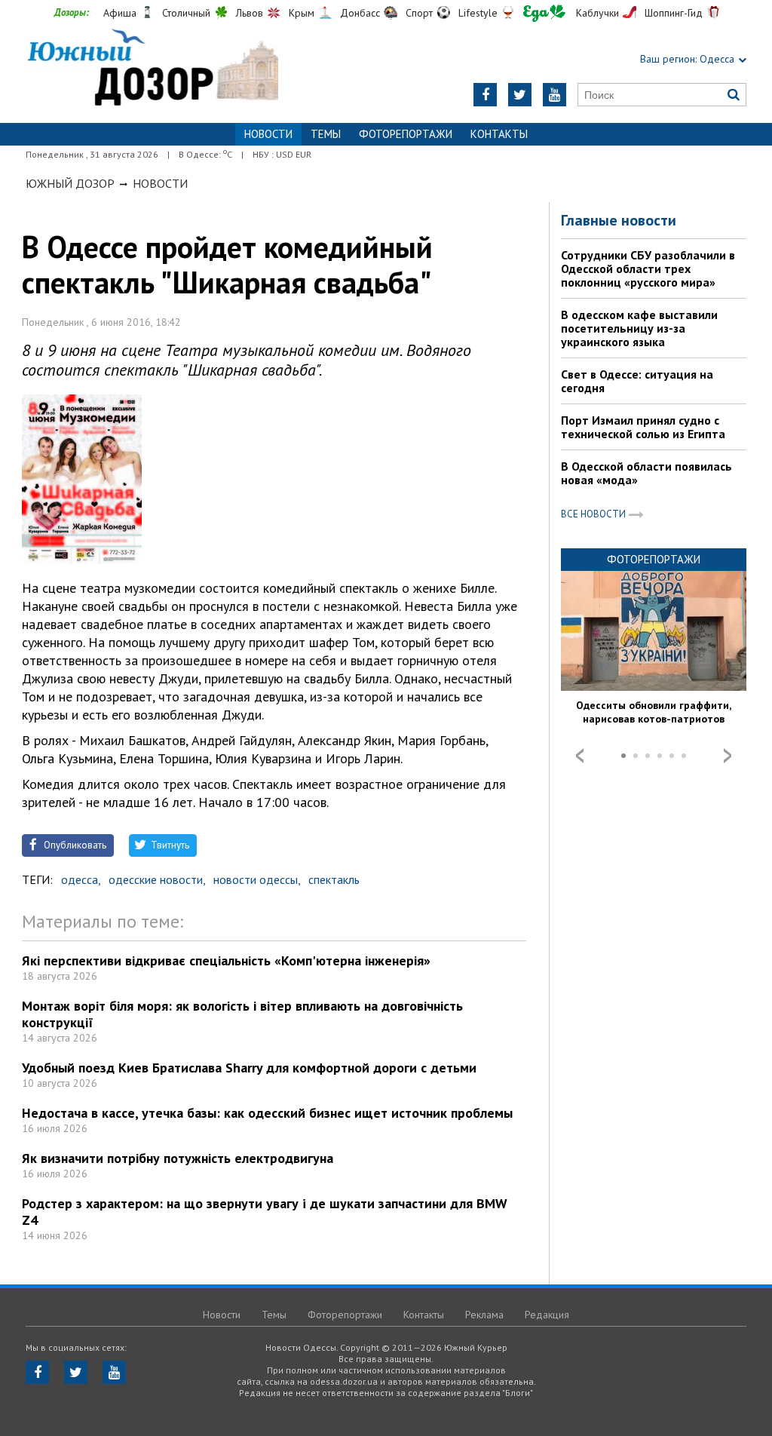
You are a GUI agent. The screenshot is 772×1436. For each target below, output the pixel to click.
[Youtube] (554, 94)
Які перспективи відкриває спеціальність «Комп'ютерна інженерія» (226, 960)
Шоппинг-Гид (674, 13)
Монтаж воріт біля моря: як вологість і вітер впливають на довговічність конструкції (242, 1014)
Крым (301, 13)
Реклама (484, 1314)
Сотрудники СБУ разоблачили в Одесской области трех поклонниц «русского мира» (648, 268)
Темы (326, 134)
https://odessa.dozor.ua (152, 69)
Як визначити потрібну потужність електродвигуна (177, 1158)
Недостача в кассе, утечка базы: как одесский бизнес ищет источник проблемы (267, 1112)
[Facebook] (485, 94)
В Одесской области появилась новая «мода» (646, 473)
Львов (249, 13)
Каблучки (597, 13)
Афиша (119, 13)
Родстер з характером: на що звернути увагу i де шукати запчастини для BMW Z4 (264, 1212)
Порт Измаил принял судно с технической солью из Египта (643, 427)
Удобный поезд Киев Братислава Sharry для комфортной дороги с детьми (249, 1067)
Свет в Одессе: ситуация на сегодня (637, 381)
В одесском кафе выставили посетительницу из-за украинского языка (639, 328)
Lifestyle (478, 13)
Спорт (419, 13)
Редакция (547, 1314)
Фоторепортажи (405, 134)
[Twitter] (520, 94)
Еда (544, 13)
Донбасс (360, 13)
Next (727, 755)
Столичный (186, 13)
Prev (580, 755)
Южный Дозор (70, 183)
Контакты (499, 134)
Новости (160, 183)
